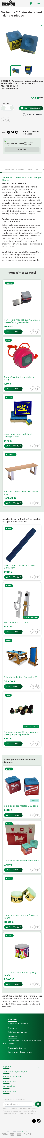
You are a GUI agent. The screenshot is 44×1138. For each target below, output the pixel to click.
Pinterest (17, 132)
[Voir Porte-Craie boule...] (22, 364)
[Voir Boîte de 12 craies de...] (22, 421)
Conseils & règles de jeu (15, 1071)
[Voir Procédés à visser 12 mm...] (22, 719)
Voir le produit (13, 332)
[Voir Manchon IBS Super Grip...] (22, 552)
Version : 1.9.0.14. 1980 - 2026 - (15, 1132)
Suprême (7, 1066)
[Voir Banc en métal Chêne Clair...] (22, 479)
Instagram (39, 1121)
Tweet (13, 132)
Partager (9, 132)
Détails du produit (10, 88)
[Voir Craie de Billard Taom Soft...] (22, 902)
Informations (9, 1081)
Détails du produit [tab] (14, 169)
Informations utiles (12, 1076)
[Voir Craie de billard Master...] (22, 792)
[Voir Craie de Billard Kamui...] (22, 960)
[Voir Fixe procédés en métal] (22, 608)
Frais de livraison (35, 114)
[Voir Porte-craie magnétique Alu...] (22, 307)
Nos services (9, 1086)
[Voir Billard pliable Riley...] (22, 663)
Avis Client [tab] (33, 169)
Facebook (34, 1121)
